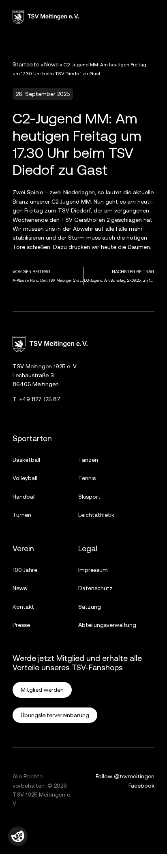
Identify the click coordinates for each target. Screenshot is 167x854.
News (51, 64)
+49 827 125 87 (39, 399)
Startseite (26, 64)
